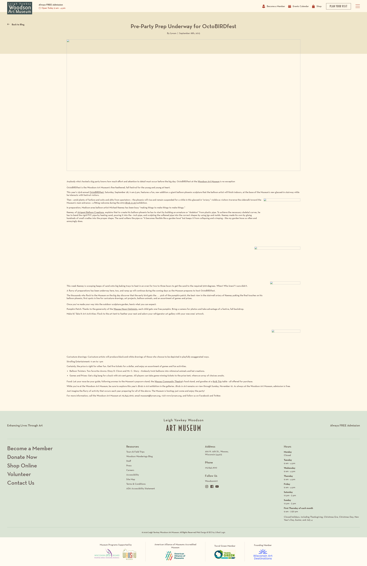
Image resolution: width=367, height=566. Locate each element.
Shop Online (22, 465)
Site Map (130, 479)
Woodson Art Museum (208, 181)
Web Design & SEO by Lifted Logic (210, 532)
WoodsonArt (211, 480)
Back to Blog (18, 24)
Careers (130, 470)
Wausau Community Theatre (168, 381)
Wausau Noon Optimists (125, 308)
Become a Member (276, 6)
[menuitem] (243, 453)
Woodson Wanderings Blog (139, 456)
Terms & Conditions (136, 483)
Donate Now (22, 456)
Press (129, 465)
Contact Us (20, 482)
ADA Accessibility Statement (140, 488)
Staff (128, 460)
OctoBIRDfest (97, 192)
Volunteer (19, 474)
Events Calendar (301, 6)
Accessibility (132, 474)
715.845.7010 (211, 467)
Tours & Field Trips (135, 451)
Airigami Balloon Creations (90, 212)
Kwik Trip (217, 381)
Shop (319, 6)
